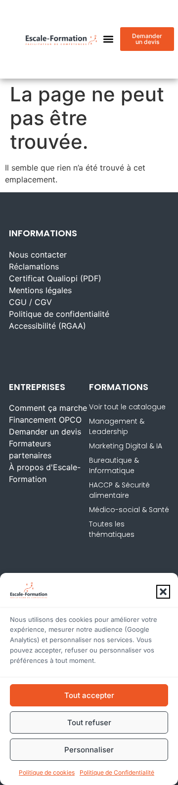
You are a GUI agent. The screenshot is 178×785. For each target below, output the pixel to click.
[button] (163, 592)
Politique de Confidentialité (117, 772)
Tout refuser (89, 722)
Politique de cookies (47, 772)
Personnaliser (89, 749)
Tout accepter (89, 695)
